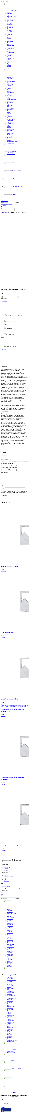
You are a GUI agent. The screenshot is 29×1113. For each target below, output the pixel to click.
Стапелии (9, 54)
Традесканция (10, 58)
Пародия (9, 106)
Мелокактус (10, 98)
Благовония (10, 152)
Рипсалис (9, 47)
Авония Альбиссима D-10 (9, 566)
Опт (5, 878)
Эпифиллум (10, 133)
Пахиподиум (10, 108)
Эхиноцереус (10, 143)
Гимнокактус (10, 80)
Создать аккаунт (5, 1106)
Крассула (9, 34)
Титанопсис (10, 57)
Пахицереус (10, 109)
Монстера (9, 40)
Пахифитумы (10, 42)
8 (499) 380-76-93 (5, 886)
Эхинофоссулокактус (12, 141)
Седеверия (9, 50)
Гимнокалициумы (11, 81)
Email (3, 488)
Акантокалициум (11, 16)
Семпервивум (10, 52)
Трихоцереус (10, 123)
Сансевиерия (10, 48)
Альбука (9, 19)
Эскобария (9, 134)
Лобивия (9, 91)
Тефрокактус (10, 122)
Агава (8, 12)
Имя (2, 485)
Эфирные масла (11, 154)
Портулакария (10, 45)
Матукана (9, 95)
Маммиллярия (10, 92)
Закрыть (3, 1100)
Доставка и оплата (8, 876)
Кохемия (9, 88)
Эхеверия (9, 68)
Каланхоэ (9, 30)
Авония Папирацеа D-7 (8, 632)
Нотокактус (10, 102)
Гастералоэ (10, 21)
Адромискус (10, 14)
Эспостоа (9, 136)
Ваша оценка (5, 469)
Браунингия (10, 78)
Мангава (9, 38)
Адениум (9, 13)
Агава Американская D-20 (9, 699)
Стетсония (9, 118)
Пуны (8, 112)
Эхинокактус (10, 139)
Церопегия (10, 64)
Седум (8, 51)
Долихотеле (10, 28)
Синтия (9, 115)
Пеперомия (10, 44)
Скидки (6, 875)
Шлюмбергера (10, 65)
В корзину (3, 298)
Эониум (9, 66)
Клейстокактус (11, 84)
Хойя (8, 62)
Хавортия (9, 61)
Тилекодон (10, 55)
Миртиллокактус (11, 99)
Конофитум (10, 31)
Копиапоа (9, 85)
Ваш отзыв (4, 472)
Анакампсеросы (11, 20)
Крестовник (10, 35)
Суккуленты (4, 212)
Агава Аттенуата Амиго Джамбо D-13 (13, 846)
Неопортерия (10, 101)
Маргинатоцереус (11, 94)
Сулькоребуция (11, 119)
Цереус (9, 127)
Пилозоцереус (10, 111)
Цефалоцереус (10, 129)
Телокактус (10, 120)
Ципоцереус (10, 130)
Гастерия (9, 23)
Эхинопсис (10, 140)
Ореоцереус (10, 105)
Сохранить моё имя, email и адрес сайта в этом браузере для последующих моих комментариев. (14, 492)
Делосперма (10, 27)
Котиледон (10, 33)
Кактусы (6, 868)
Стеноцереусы (10, 116)
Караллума (10, 82)
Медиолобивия (11, 97)
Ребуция (9, 113)
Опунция (9, 104)
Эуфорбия (9, 137)
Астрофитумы (10, 77)
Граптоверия (10, 24)
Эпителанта (10, 132)
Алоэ (8, 17)
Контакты (6, 881)
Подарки (6, 870)
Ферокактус (10, 125)
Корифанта (10, 87)
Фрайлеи (9, 126)
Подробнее (4, 349)
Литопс (9, 37)
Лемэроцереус (10, 89)
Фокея (8, 59)
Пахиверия (10, 41)
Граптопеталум (11, 26)
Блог (5, 879)
